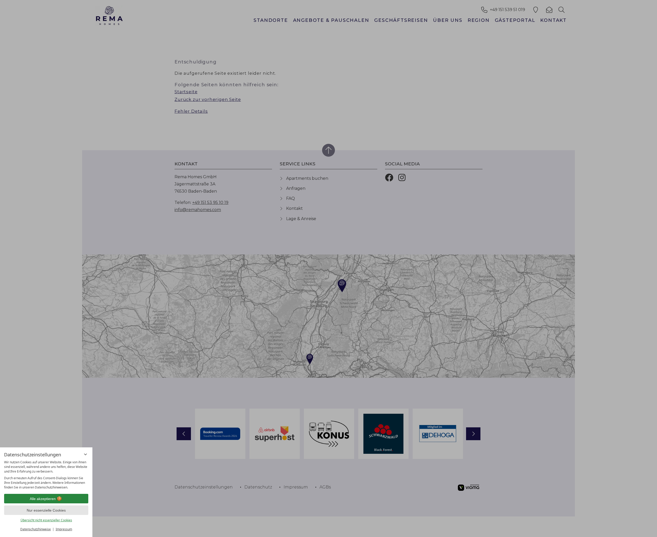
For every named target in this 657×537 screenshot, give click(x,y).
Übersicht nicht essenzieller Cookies (46, 520)
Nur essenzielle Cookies (46, 510)
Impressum (64, 529)
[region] (46, 475)
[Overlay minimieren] (85, 454)
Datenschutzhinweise (35, 529)
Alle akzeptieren (43, 499)
